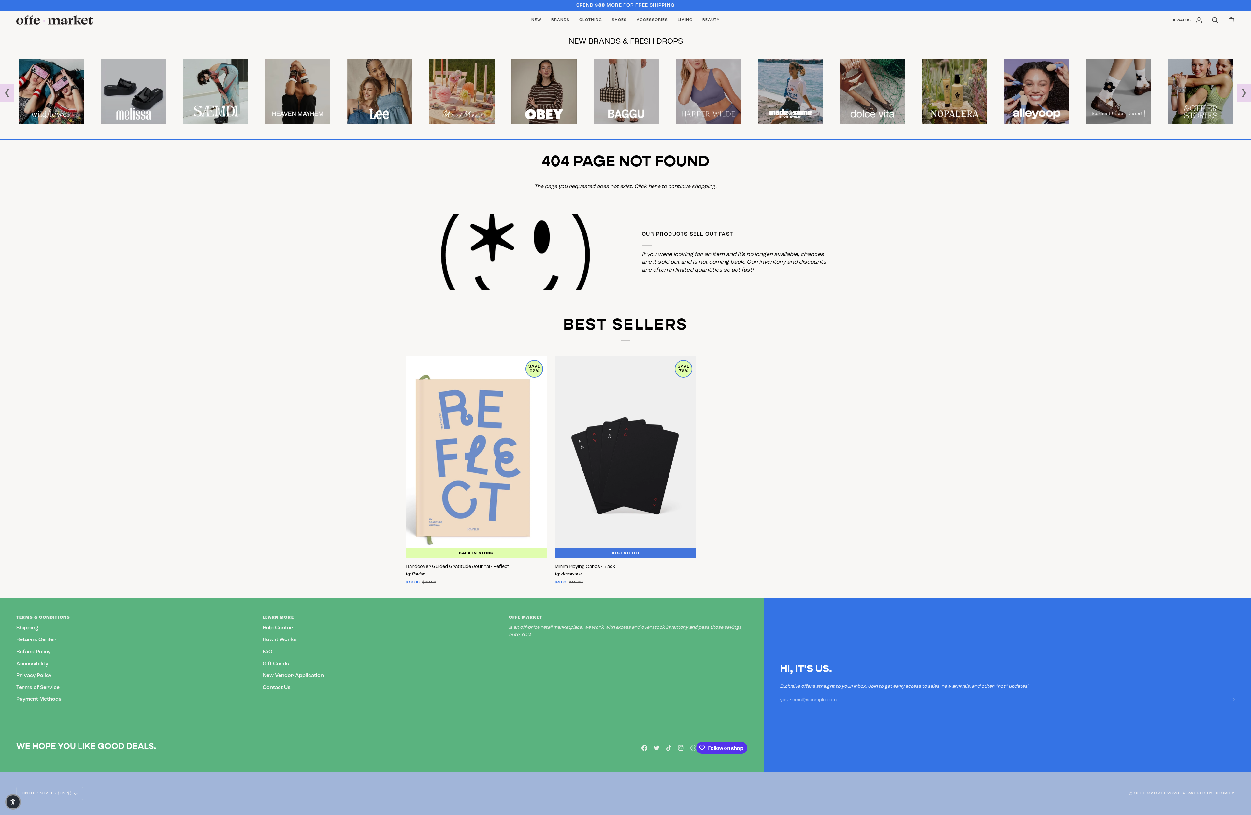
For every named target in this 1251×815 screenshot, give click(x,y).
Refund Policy (33, 651)
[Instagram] (681, 748)
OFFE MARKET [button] (525, 617)
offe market (1150, 793)
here (654, 186)
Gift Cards (276, 664)
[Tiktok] (668, 748)
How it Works (280, 639)
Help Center (278, 628)
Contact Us (277, 687)
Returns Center (36, 639)
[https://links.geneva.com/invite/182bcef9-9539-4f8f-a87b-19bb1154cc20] (693, 748)
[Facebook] (644, 748)
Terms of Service (38, 687)
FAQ (267, 651)
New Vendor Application (293, 675)
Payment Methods (39, 699)
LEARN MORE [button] (278, 617)
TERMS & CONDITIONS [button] (43, 617)
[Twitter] (657, 748)
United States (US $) (46, 793)
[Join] (1229, 699)
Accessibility (32, 664)
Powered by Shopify (1209, 793)
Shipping (27, 628)
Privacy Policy (33, 675)
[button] (560, 20)
